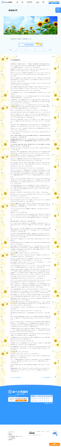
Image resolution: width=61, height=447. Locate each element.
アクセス (34, 431)
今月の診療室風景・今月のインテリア (29, 2)
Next (50, 50)
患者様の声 (43, 2)
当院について (17, 2)
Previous (10, 50)
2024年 (35, 49)
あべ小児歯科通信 (37, 2)
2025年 (26, 49)
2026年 (16, 49)
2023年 (44, 49)
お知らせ (43, 431)
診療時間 (30, 431)
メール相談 (55, 3)
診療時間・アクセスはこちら (58, 10)
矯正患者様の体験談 (29, 44)
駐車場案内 (38, 431)
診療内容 (22, 2)
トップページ (11, 431)
